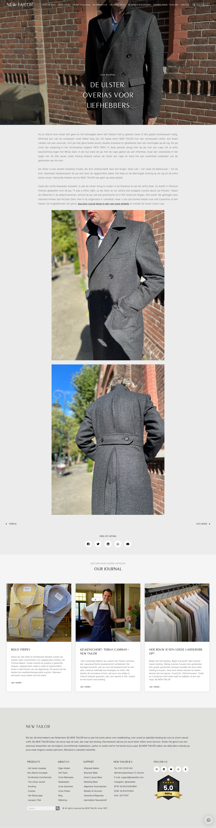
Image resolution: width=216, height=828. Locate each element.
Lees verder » (16, 683)
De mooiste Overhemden (139, 5)
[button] (88, 544)
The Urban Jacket (117, 5)
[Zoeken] (58, 808)
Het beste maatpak (81, 5)
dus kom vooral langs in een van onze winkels (103, 203)
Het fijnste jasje (100, 5)
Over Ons (174, 5)
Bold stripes (20, 649)
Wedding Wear (160, 5)
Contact (185, 5)
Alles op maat (49, 5)
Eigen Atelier (64, 5)
